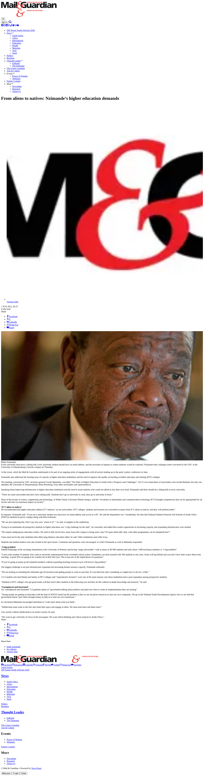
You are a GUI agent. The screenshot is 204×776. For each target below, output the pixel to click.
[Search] (10, 22)
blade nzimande (13, 647)
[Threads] (9, 25)
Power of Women (14, 739)
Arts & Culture (7, 728)
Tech (9, 696)
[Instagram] (4, 25)
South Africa (12, 682)
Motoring (11, 694)
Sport (9, 699)
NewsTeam (36, 768)
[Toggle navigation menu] (3, 19)
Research (11, 761)
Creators (9, 667)
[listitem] (6, 665)
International (12, 687)
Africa (9, 684)
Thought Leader (12, 712)
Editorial (10, 718)
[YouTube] (18, 25)
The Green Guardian (10, 725)
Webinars (11, 742)
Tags (3, 667)
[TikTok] (11, 25)
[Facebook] (2, 25)
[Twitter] (13, 25)
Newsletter (11, 758)
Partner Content (8, 747)
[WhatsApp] (15, 25)
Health (9, 692)
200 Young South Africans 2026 (15, 670)
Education (11, 689)
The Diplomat (13, 720)
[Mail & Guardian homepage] (102, 9)
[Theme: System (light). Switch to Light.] (5, 22)
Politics (4, 704)
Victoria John (12, 302)
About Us (11, 763)
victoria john (12, 652)
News (5, 676)
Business (5, 706)
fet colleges (12, 649)
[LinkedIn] (7, 25)
